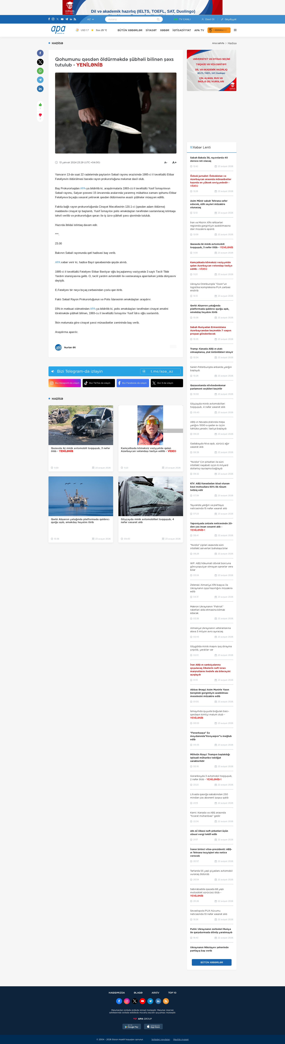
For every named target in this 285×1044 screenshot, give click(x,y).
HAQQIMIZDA (117, 992)
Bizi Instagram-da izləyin (67, 383)
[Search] (158, 19)
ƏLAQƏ (138, 992)
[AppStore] (153, 1027)
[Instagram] (53, 19)
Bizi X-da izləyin (165, 383)
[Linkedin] (71, 19)
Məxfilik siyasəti (181, 1039)
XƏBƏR (164, 30)
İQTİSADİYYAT (182, 30)
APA (82, 188)
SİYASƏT (151, 30)
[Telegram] (66, 19)
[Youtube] (62, 19)
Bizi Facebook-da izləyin (134, 383)
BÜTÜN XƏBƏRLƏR (130, 30)
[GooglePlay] (131, 1027)
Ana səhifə (218, 43)
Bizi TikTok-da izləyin (99, 383)
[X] (57, 19)
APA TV (199, 30)
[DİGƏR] (234, 30)
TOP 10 (172, 992)
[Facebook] (49, 19)
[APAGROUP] (142, 1019)
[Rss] (75, 19)
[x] (135, 1001)
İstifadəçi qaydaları (161, 1039)
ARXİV (155, 992)
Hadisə (232, 43)
